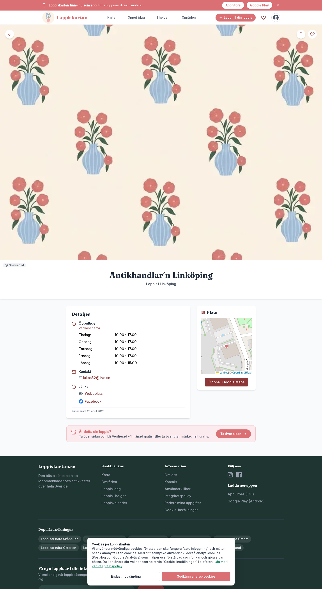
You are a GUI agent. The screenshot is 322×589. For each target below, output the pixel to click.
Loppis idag (111, 489)
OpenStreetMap (241, 372)
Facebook (93, 401)
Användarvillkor (178, 489)
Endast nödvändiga (126, 576)
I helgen (163, 17)
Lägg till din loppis (238, 17)
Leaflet (223, 372)
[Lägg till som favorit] (312, 34)
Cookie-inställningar (181, 510)
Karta (111, 17)
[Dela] (301, 34)
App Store (233, 5)
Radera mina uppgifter (183, 503)
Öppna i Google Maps (226, 382)
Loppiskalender (114, 503)
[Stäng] (278, 5)
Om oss (171, 475)
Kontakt (171, 482)
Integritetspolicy (178, 496)
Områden (189, 17)
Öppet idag (136, 17)
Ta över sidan (230, 434)
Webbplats (94, 393)
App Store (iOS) (241, 494)
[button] (226, 346)
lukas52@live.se (96, 377)
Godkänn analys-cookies (196, 576)
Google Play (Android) (246, 501)
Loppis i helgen (114, 496)
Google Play (259, 5)
